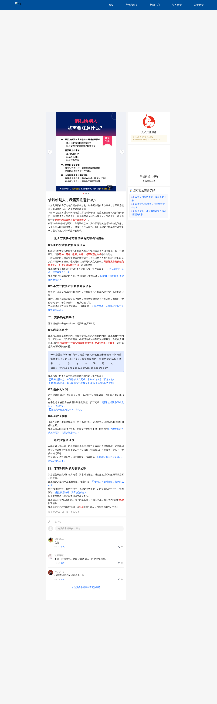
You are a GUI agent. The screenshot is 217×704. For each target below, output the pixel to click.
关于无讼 (199, 5)
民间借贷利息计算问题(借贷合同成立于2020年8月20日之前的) (82, 379)
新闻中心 (155, 5)
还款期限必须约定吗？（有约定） (68, 409)
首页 (111, 5)
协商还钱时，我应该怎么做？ (72, 492)
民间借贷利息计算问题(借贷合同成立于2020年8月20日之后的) (82, 383)
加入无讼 (177, 5)
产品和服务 (131, 5)
